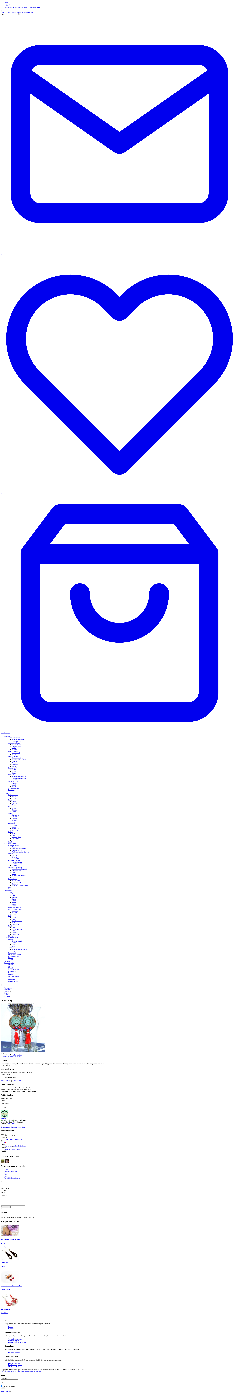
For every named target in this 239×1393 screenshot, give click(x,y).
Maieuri (14, 901)
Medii (13, 833)
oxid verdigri (17, 1146)
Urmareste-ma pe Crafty (18, 1127)
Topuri (10, 892)
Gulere (14, 773)
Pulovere (14, 894)
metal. (6, 1149)
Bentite (14, 748)
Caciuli (14, 785)
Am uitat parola (5, 1391)
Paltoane (14, 912)
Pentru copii (11, 973)
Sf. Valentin (15, 859)
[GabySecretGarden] (2, 1162)
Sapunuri (14, 847)
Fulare (14, 771)
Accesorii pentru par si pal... (20, 949)
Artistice (14, 825)
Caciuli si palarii (13, 781)
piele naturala (16, 1149)
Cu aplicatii (15, 924)
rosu (11, 1146)
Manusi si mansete (13, 788)
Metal (6, 1176)
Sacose (14, 766)
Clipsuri (14, 817)
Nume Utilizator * (6, 1188)
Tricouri (14, 897)
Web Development (35, 1371)
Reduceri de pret (13, 981)
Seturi (10, 842)
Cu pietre (14, 803)
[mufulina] (4, 1117)
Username (4, 1378)
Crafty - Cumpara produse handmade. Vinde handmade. (17, 12)
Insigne (14, 754)
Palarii (14, 786)
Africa (6, 1169)
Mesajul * (4, 1196)
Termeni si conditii (6, 1371)
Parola (2, 1382)
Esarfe (14, 769)
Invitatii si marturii (13, 956)
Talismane (15, 830)
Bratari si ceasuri (13, 795)
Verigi (13, 822)
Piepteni (14, 749)
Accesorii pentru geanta (19, 776)
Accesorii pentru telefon (19, 778)
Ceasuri (14, 798)
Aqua (6, 1173)
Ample (14, 917)
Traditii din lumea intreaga (12, 1171)
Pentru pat (15, 884)
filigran (23, 1146)
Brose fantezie (16, 753)
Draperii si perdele (17, 882)
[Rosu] (5, 1142)
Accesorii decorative (18, 739)
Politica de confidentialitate (21, 1371)
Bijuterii (6, 793)
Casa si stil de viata (10, 843)
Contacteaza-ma (5, 1127)
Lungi (13, 835)
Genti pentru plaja (17, 758)
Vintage (10, 974)
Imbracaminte (8, 890)
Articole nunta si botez (11, 937)
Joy (5, 1174)
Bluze (13, 895)
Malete (14, 902)
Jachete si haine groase (15, 909)
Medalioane (15, 828)
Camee (14, 801)
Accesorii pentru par (14, 743)
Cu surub (14, 818)
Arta (5, 791)
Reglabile (15, 808)
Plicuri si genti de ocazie (19, 759)
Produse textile (12, 879)
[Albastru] (4, 1142)
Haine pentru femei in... (15, 907)
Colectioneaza (5, 1056)
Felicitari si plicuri (17, 864)
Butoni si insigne (13, 751)
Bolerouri (15, 911)
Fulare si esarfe (12, 768)
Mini (13, 931)
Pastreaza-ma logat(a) (9, 1386)
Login (6, 2)
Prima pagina (8, 988)
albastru (6, 1146)
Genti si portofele (13, 756)
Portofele (14, 761)
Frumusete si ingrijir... (14, 845)
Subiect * (3, 1192)
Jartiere (14, 951)
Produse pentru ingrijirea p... (20, 848)
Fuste (9, 916)
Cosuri (14, 872)
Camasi (14, 899)
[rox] (7, 1162)
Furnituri (7, 961)
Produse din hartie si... (14, 860)
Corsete (14, 904)
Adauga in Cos (17, 1055)
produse (6, 991)
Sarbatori (11, 853)
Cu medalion (16, 838)
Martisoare (11, 790)
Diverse (14, 805)
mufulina (7, 989)
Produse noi (11, 979)
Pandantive (11, 823)
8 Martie (14, 857)
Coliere (10, 832)
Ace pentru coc (16, 744)
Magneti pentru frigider (19, 875)
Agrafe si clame (16, 746)
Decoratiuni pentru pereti (19, 869)
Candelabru (15, 815)
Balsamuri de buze (17, 850)
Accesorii (7, 736)
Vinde (6, 5)
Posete (14, 763)
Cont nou (7, 4)
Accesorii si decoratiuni (15, 867)
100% (11, 1123)
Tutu (13, 922)
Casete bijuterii (16, 870)
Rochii (10, 926)
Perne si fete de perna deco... (20, 885)
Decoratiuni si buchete (14, 954)
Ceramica (11, 889)
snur (10, 1149)
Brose (10, 800)
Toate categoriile (9, 963)
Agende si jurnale (17, 862)
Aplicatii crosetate (17, 741)
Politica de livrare (6, 1081)
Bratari (14, 796)
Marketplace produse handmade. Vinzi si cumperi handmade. (22, 7)
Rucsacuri (15, 764)
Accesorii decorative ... (15, 738)
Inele (9, 806)
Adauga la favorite (15, 1056)
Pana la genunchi (17, 921)
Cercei (10, 813)
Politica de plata (16, 1081)
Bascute (14, 783)
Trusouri (10, 959)
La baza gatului (16, 837)
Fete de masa (16, 880)
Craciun (14, 855)
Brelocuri (11, 775)
